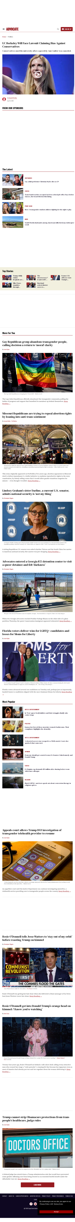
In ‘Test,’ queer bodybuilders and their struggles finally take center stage (46, 714)
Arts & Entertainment (32, 709)
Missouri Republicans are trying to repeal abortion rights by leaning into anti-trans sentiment (37, 415)
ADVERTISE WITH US (35, 1196)
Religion (27, 780)
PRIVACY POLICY (46, 1196)
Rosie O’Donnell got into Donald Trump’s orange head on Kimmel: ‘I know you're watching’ (36, 1007)
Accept (56, 1211)
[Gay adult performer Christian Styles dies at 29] (12, 180)
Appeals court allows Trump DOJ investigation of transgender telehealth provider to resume (31, 831)
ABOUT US (11, 1196)
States (27, 191)
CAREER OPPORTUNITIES (22, 1196)
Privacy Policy (45, 1204)
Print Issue (28, 206)
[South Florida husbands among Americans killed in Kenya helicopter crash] (12, 222)
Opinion (27, 752)
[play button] (38, 74)
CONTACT (4, 1196)
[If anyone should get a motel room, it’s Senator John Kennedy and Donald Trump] (12, 754)
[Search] (58, 29)
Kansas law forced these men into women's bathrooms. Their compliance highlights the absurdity (47, 728)
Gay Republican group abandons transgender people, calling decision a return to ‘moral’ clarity (34, 343)
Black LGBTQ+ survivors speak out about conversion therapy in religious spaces (48, 784)
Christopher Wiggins (8, 498)
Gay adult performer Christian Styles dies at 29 (42, 182)
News (26, 219)
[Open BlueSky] (35, 1203)
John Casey (6, 1013)
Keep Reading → (34, 481)
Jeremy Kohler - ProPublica (10, 421)
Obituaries (28, 178)
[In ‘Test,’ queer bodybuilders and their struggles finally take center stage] (12, 712)
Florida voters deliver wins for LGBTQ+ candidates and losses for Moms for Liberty (35, 632)
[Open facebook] (31, 1203)
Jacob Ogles (7, 349)
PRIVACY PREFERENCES (58, 1196)
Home (4, 37)
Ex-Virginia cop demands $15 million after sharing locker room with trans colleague (47, 770)
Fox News (29, 988)
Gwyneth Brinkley (13, 98)
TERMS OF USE (69, 1196)
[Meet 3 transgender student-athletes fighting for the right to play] (12, 208)
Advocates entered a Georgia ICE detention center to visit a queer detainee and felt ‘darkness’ (37, 563)
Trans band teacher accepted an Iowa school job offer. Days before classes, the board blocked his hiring (49, 196)
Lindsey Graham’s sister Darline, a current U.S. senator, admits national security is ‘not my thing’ (35, 492)
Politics (10, 37)
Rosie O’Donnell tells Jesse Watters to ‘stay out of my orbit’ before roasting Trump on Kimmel (37, 938)
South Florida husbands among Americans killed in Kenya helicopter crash (49, 224)
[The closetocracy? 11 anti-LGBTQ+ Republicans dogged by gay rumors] (31, 278)
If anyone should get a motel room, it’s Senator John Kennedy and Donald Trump (49, 756)
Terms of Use (58, 1204)
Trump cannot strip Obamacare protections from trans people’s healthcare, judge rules (35, 1118)
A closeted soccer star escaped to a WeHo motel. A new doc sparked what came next (47, 742)
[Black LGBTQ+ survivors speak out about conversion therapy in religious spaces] (12, 782)
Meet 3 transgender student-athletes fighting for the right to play (48, 210)
